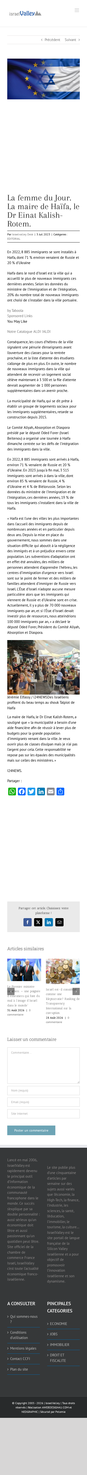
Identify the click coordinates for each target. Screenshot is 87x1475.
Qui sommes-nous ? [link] (23, 1319)
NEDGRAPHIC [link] (30, 1412)
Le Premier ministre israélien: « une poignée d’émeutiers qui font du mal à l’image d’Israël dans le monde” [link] (23, 996)
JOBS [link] (54, 1334)
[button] (10, 991)
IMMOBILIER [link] (59, 1344)
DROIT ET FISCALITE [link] (58, 1358)
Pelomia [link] (60, 1412)
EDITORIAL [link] (13, 238)
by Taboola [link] (15, 310)
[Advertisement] (43, 150)
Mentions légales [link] (23, 1348)
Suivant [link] (70, 39)
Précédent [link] (52, 39)
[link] (25, 13)
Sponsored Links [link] (19, 316)
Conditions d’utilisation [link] (19, 1335)
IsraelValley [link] (52, 1403)
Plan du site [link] (19, 1369)
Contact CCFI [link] (20, 1358)
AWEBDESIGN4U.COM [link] (55, 1407)
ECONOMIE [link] (58, 1323)
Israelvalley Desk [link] (22, 234)
